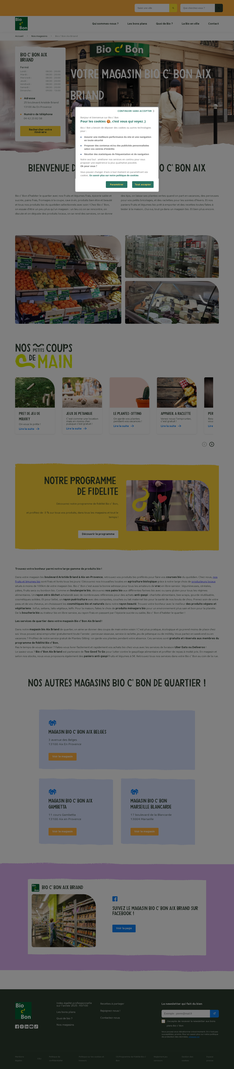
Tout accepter (143, 184)
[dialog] (117, 149)
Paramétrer (116, 184)
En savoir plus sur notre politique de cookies (113, 175)
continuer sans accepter (135, 110)
